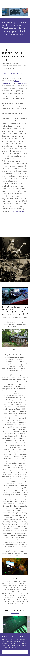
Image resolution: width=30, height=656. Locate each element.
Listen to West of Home (12, 73)
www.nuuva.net (17, 211)
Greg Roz (21, 83)
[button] (3, 4)
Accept (15, 652)
